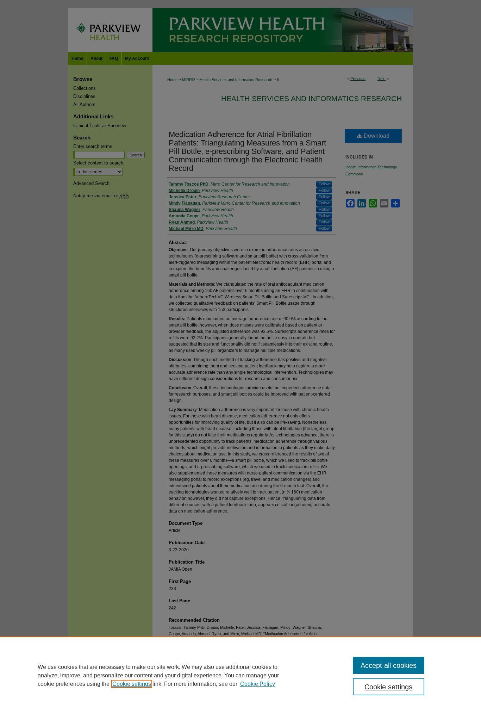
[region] (240, 675)
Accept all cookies (389, 665)
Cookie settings (131, 684)
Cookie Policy (257, 684)
